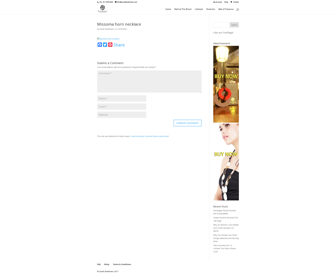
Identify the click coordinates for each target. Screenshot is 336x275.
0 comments (121, 29)
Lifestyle (199, 9)
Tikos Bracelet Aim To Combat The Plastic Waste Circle (224, 248)
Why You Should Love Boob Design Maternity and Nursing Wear (226, 238)
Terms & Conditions (122, 264)
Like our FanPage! (223, 32)
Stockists (210, 9)
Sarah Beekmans (107, 29)
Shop (226, 2)
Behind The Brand (182, 9)
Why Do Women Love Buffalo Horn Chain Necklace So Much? (226, 228)
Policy (106, 264)
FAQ (99, 264)
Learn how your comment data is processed (150, 136)
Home (168, 9)
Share (119, 45)
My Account (217, 2)
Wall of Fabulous (226, 9)
